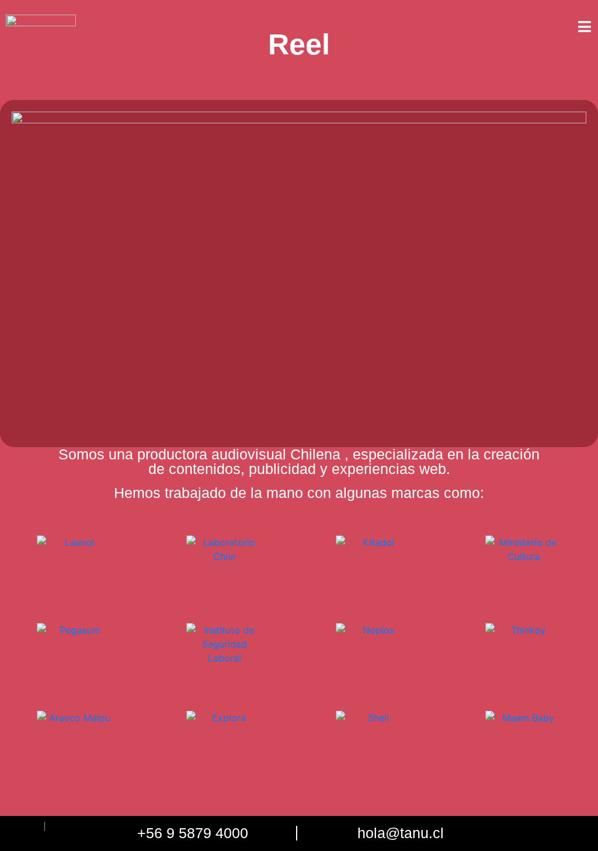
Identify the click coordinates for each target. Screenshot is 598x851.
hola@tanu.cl (400, 833)
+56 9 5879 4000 (192, 833)
